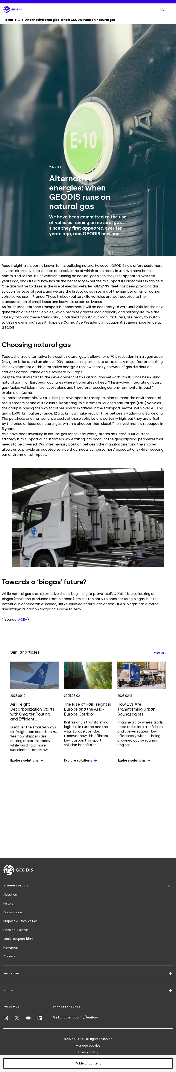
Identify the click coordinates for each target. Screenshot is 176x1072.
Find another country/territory (75, 1017)
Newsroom (11, 947)
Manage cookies (88, 1045)
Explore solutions (24, 760)
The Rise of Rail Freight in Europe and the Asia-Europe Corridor (87, 709)
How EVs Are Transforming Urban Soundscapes (136, 709)
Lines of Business (15, 930)
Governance (12, 912)
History (8, 903)
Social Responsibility (18, 939)
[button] (88, 1063)
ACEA (22, 619)
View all (160, 652)
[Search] (162, 9)
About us (10, 894)
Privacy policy (88, 1052)
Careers (9, 956)
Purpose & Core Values (20, 921)
